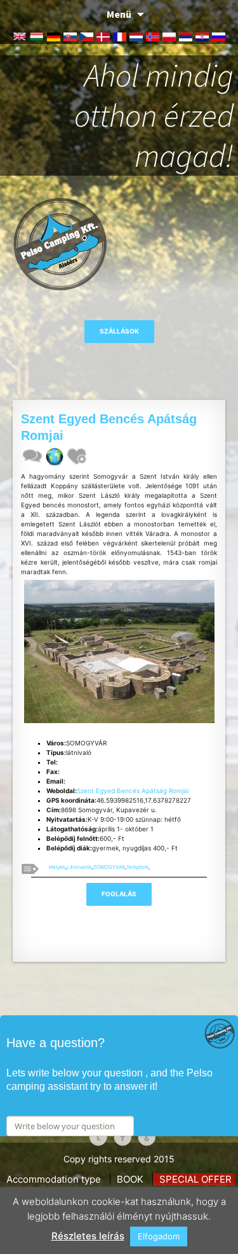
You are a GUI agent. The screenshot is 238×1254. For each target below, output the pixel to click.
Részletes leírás (87, 1236)
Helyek (57, 867)
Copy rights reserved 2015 (119, 1158)
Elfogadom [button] (159, 1236)
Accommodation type (53, 1179)
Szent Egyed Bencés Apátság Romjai (132, 790)
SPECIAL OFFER (195, 1179)
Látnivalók (79, 867)
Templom (137, 867)
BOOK (130, 1179)
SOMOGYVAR (109, 867)
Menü (119, 14)
